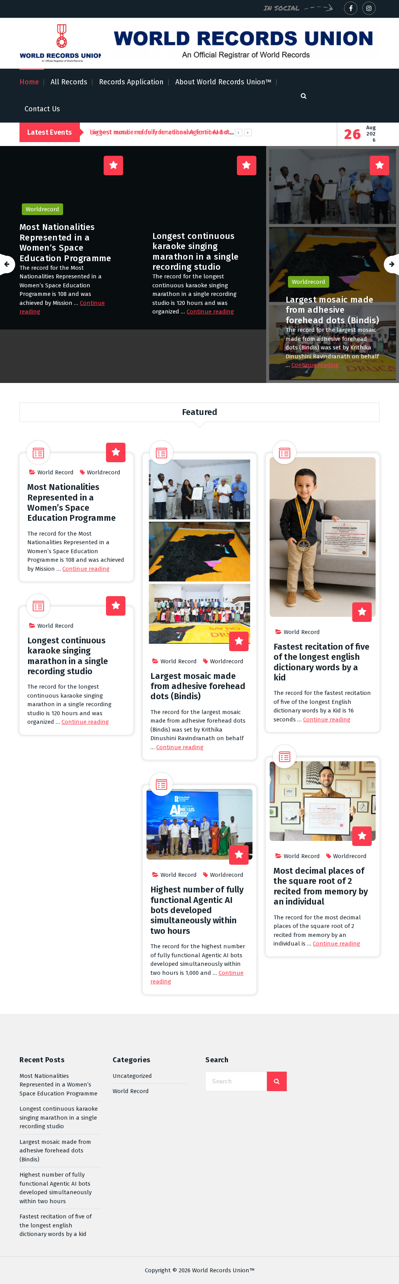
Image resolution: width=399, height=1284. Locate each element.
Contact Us (42, 109)
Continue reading (77, 311)
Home (29, 82)
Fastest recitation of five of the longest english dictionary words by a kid (321, 662)
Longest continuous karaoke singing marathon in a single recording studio (63, 251)
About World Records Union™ (223, 82)
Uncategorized (132, 1075)
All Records (69, 82)
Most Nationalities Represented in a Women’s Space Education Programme (71, 502)
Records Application (131, 82)
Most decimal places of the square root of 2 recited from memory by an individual (321, 886)
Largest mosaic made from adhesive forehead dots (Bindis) (200, 310)
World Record (55, 472)
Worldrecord (175, 281)
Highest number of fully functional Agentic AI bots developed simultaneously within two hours (332, 243)
